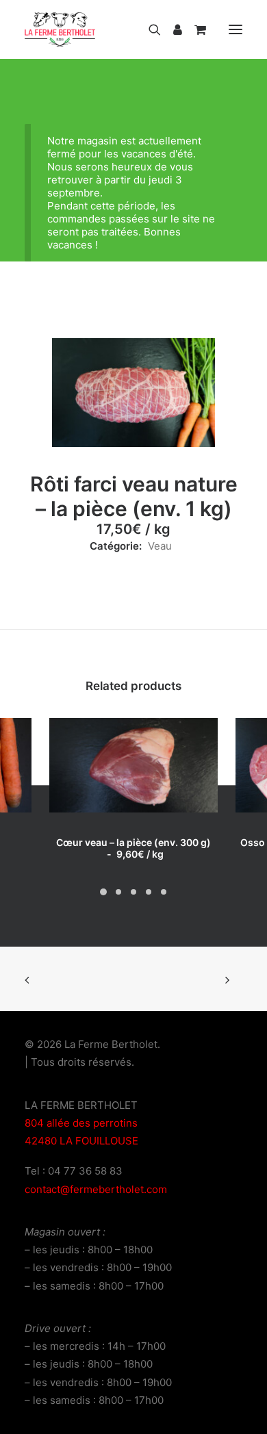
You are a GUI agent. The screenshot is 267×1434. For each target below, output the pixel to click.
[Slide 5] (163, 891)
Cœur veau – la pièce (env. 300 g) (133, 848)
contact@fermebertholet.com (96, 1189)
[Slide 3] (133, 891)
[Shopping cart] (194, 29)
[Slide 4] (148, 891)
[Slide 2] (118, 891)
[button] (235, 29)
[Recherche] (148, 29)
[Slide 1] (103, 891)
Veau (160, 545)
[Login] (171, 29)
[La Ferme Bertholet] (60, 29)
